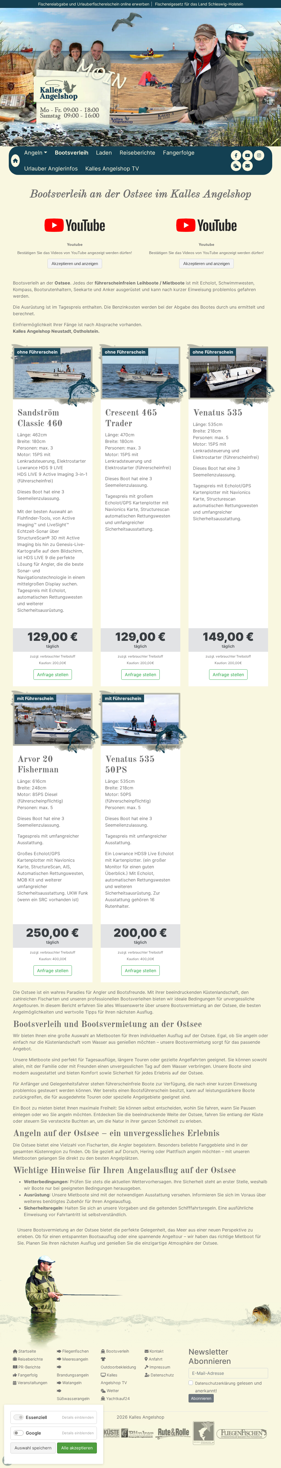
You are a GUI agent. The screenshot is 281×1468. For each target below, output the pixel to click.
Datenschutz (162, 1375)
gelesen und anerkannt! (228, 1386)
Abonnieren (201, 1398)
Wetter (112, 1390)
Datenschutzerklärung (215, 1383)
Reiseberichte (30, 1359)
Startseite (26, 1351)
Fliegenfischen (75, 1351)
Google (33, 1433)
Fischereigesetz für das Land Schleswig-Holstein (199, 4)
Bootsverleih (117, 1351)
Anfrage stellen (52, 674)
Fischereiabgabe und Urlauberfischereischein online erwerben (93, 4)
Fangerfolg (27, 1375)
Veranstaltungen (31, 1382)
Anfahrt (155, 1359)
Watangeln (71, 1382)
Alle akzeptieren (77, 1447)
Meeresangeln (74, 1359)
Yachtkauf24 (117, 1398)
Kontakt (156, 1351)
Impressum (159, 1367)
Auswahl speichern (33, 1447)
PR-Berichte (28, 1367)
